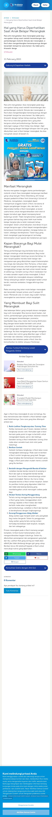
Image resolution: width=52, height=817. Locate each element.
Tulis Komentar (12, 591)
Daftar (45, 5)
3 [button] (32, 178)
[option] (26, 159)
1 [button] (25, 178)
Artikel (6, 18)
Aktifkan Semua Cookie (26, 812)
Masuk (36, 5)
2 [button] (29, 178)
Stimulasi (15, 18)
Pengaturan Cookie (26, 805)
